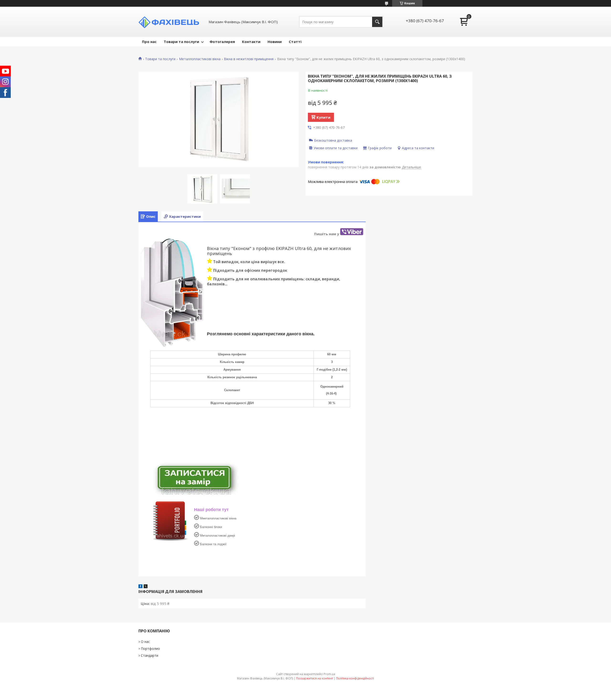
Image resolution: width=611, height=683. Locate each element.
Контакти (251, 41)
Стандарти (149, 655)
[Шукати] (377, 22)
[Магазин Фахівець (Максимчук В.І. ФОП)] (170, 21)
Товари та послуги (181, 41)
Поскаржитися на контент (314, 678)
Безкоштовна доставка (333, 140)
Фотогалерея (222, 41)
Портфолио (150, 648)
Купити (323, 117)
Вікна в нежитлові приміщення (249, 59)
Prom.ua (329, 674)
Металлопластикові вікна (200, 59)
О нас (145, 641)
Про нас (149, 41)
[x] (145, 586)
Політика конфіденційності (355, 678)
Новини (275, 41)
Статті (295, 41)
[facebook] (140, 586)
